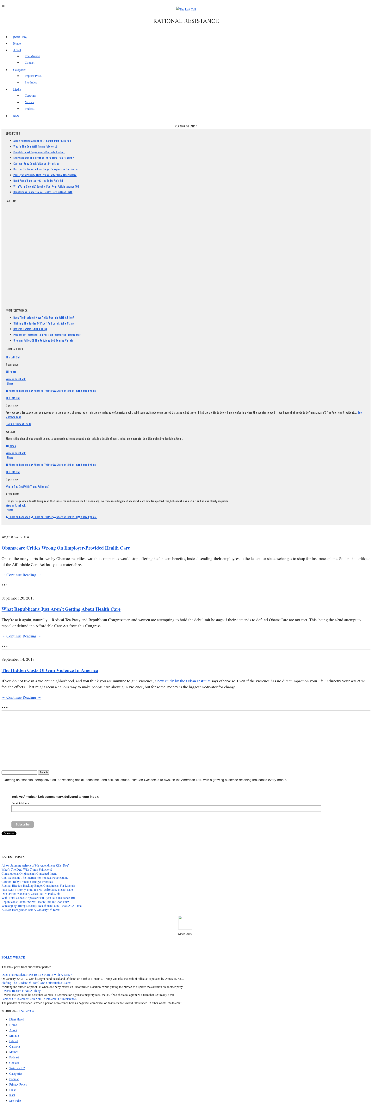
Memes (29, 102)
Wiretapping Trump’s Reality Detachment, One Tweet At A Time (42, 906)
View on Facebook (16, 379)
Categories (19, 70)
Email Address (20, 803)
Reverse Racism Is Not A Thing (30, 329)
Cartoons (30, 95)
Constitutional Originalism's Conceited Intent (39, 152)
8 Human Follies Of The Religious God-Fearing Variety (43, 340)
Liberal (13, 1041)
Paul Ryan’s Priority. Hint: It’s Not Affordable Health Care (37, 889)
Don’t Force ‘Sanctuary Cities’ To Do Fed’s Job (31, 894)
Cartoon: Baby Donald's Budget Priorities (36, 163)
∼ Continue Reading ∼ (21, 574)
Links (12, 1090)
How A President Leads (18, 424)
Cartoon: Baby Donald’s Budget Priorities (27, 882)
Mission (14, 1035)
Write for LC (17, 1068)
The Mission (32, 56)
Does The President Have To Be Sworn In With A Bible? (43, 317)
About (17, 50)
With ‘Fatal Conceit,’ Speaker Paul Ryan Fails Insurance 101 (38, 898)
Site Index (31, 82)
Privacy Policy (18, 1084)
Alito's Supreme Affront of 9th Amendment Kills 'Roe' (42, 140)
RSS (16, 116)
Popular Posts (33, 76)
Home (17, 43)
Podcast (29, 109)
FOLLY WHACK (13, 957)
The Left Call (13, 357)
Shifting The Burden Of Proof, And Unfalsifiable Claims (43, 323)
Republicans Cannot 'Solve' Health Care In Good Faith (42, 192)
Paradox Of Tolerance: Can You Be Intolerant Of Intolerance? (47, 334)
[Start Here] (20, 37)
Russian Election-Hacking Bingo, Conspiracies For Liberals (45, 169)
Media (17, 89)
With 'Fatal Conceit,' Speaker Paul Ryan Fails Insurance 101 (46, 186)
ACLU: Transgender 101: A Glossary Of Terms (31, 910)
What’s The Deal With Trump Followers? (35, 146)
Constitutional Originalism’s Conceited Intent (29, 873)
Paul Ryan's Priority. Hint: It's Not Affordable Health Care (45, 175)
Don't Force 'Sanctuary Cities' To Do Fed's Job (38, 180)
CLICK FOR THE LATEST (186, 126)
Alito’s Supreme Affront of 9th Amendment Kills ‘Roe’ (35, 865)
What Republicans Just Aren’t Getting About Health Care (61, 609)
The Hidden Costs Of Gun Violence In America (50, 670)
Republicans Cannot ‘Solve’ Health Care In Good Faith (35, 902)
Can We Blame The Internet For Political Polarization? (43, 157)
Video (12, 446)
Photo (13, 371)
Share (10, 383)
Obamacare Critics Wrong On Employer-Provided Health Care (66, 547)
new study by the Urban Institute (184, 681)
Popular (14, 1079)
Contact (29, 62)
